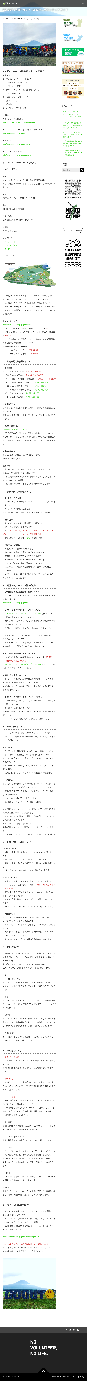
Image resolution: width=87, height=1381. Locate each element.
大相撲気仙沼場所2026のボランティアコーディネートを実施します (72, 152)
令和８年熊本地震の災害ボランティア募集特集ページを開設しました (72, 143)
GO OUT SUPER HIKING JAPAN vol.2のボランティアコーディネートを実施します (72, 115)
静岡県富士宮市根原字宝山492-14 (16, 430)
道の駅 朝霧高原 (41, 382)
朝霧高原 (35, 397)
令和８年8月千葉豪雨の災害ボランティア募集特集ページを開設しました (72, 125)
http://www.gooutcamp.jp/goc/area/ (16, 144)
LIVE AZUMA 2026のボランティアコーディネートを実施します (72, 134)
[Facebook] (66, 1329)
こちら (29, 538)
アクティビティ (11, 245)
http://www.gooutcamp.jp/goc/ (14, 133)
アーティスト (10, 242)
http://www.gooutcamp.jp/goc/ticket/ (17, 325)
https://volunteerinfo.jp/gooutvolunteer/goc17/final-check (25, 1237)
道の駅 (28, 397)
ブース (7, 249)
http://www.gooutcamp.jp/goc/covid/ (17, 155)
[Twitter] (70, 1329)
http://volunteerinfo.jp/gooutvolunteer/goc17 (20, 122)
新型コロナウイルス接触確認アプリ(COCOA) (23, 614)
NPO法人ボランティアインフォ (69, 1376)
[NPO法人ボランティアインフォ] (10, 3)
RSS (77, 1329)
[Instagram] (73, 1329)
